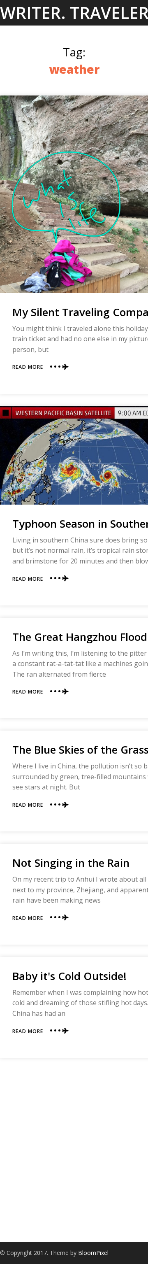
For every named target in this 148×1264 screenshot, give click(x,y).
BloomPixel (93, 1253)
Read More (27, 367)
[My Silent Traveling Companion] (74, 194)
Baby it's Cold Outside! (69, 975)
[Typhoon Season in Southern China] (74, 455)
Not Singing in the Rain (71, 862)
